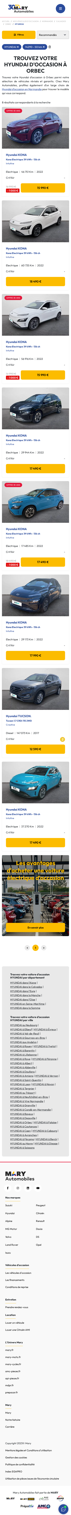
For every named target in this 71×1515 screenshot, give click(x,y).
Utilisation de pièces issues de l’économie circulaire (32, 1478)
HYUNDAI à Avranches (23, 1135)
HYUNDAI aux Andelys (23, 1042)
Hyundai (10, 1213)
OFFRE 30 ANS (13, 110)
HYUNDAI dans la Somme (25, 1008)
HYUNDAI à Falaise (45, 1122)
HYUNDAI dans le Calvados (26, 986)
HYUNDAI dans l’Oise (22, 999)
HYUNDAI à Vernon (46, 1075)
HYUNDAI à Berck (46, 1139)
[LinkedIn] (28, 1188)
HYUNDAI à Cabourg (45, 1130)
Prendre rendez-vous (16, 1307)
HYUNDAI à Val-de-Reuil (24, 1033)
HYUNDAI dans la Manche (25, 995)
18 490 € (35, 281)
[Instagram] (17, 1188)
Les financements (14, 1280)
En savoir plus (36, 927)
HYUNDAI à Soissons (22, 1147)
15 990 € (43, 188)
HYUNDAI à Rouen (21, 1046)
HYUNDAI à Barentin (22, 1050)
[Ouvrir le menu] (60, 8)
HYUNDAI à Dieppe (46, 1143)
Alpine (8, 1221)
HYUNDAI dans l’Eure (22, 991)
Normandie (47, 21)
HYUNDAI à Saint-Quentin (25, 1080)
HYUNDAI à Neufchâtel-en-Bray (29, 1097)
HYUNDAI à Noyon (43, 1084)
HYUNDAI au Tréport (22, 1092)
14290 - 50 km (33, 47)
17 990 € (35, 655)
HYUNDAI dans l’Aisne (23, 982)
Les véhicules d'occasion (18, 1272)
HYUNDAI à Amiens (21, 1075)
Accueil (6, 21)
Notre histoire (12, 1419)
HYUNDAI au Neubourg (23, 1025)
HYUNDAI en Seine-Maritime (27, 1003)
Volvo (8, 1236)
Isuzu (8, 1252)
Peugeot (40, 1205)
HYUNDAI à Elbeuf (21, 1029)
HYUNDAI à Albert (21, 1063)
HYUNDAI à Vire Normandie (26, 1101)
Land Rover (11, 1244)
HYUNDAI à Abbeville (23, 1067)
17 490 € (35, 468)
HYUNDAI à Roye (20, 1059)
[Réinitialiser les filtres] (50, 47)
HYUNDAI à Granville (22, 1105)
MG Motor (11, 1228)
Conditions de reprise (16, 1287)
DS (37, 1236)
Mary (8, 1412)
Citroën (40, 1213)
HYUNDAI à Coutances (23, 1126)
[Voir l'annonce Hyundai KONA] (35, 128)
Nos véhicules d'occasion (26, 21)
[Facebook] (7, 1188)
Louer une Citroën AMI (17, 1329)
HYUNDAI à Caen (20, 1130)
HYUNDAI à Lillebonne (23, 1054)
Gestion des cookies (16, 1457)
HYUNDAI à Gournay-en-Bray (27, 1037)
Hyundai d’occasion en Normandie (22, 89)
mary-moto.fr (13, 1357)
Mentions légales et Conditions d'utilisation (28, 1450)
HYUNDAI (10, 47)
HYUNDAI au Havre (21, 1143)
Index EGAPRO (13, 1471)
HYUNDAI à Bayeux (21, 1114)
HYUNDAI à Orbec (21, 1122)
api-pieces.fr (12, 1378)
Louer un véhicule (14, 1322)
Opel (38, 1244)
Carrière (9, 1426)
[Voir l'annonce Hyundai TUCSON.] (35, 689)
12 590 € (35, 749)
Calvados (61, 21)
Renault (40, 1221)
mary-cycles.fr (13, 1364)
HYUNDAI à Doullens (22, 1071)
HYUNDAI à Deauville (23, 1118)
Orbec (8, 24)
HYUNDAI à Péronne (44, 1059)
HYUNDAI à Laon (20, 1084)
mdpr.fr (9, 1385)
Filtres (20, 34)
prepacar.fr (11, 1392)
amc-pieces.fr (12, 1371)
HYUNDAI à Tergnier (22, 1088)
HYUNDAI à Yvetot (45, 1046)
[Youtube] (38, 1188)
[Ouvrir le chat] (63, 1509)
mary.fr (9, 1350)
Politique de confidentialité (20, 1464)
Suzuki (8, 1205)
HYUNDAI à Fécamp (22, 1139)
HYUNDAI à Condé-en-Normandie (30, 1109)
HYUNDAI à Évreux (45, 1029)
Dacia (39, 1228)
